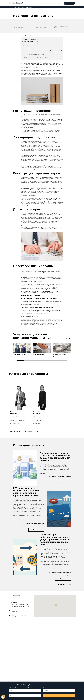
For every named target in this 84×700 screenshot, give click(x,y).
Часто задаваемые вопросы (31, 48)
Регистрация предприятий (40, 22)
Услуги (32, 3)
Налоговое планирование (40, 27)
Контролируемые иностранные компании (61, 27)
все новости (63, 584)
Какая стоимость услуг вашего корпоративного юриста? (44, 52)
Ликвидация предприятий (20, 22)
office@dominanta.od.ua (19, 616)
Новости (44, 3)
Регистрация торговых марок (60, 22)
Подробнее (63, 482)
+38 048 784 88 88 (70, 3)
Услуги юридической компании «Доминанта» (35, 57)
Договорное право (18, 27)
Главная (14, 7)
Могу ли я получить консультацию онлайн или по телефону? (45, 50)
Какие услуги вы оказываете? (37, 54)
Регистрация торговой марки (31, 43)
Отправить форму (59, 695)
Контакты (53, 3)
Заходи (48, 3)
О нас (36, 3)
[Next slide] (69, 338)
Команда (39, 3)
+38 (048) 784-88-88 (17, 611)
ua (57, 3)
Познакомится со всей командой (22, 431)
